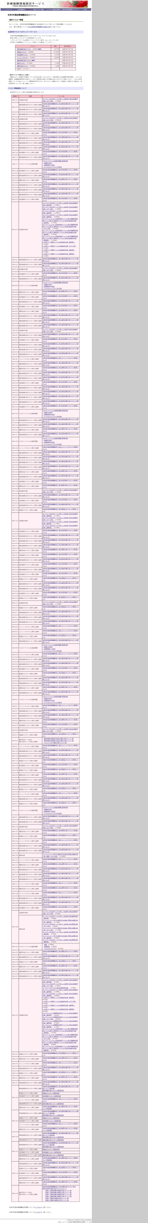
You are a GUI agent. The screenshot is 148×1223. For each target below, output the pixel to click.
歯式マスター (21, 63)
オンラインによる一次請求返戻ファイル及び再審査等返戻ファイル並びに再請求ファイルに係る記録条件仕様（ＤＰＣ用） (60, 226)
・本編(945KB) (47, 698)
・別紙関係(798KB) (49, 286)
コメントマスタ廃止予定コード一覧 (55, 742)
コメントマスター (22, 57)
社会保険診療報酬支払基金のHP (39, 27)
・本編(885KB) (47, 809)
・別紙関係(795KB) (49, 165)
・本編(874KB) (47, 284)
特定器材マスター (22, 55)
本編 (45, 944)
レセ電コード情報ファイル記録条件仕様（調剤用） (59, 254)
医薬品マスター (22, 52)
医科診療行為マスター (24, 49)
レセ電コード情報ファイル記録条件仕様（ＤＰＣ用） (59, 246)
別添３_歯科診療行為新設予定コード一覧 (58, 1194)
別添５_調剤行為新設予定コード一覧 (57, 1198)
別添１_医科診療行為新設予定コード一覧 (58, 1190)
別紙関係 (47, 946)
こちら (38, 1207)
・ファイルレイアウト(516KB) (52, 167)
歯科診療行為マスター (24, 60)
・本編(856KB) (47, 440)
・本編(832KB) (47, 163)
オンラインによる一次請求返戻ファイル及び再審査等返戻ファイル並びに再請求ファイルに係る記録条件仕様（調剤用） (60, 238)
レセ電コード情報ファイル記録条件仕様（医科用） (59, 242)
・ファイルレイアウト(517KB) (52, 288)
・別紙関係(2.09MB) (49, 811)
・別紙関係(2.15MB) (49, 649)
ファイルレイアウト (50, 948)
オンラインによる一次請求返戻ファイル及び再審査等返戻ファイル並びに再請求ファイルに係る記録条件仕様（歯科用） (60, 232)
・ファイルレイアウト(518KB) (52, 702)
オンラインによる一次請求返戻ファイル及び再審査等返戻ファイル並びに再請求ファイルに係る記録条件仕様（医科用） (60, 221)
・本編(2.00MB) (48, 412)
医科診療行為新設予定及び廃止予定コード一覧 (59, 739)
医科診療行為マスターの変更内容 (53, 1090)
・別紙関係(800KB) (49, 414)
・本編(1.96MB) (48, 647)
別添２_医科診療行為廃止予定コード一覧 (58, 1192)
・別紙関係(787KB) (49, 700)
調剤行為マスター (22, 66)
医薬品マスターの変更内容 (51, 1093)
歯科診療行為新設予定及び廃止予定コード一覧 (59, 740)
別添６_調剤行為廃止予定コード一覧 (57, 1200)
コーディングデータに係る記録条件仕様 (56, 988)
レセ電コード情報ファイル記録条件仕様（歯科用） (59, 250)
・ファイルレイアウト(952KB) (52, 416)
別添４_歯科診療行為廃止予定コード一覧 (58, 1196)
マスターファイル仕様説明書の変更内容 (55, 161)
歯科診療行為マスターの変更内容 (53, 1104)
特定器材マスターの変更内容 (52, 1096)
